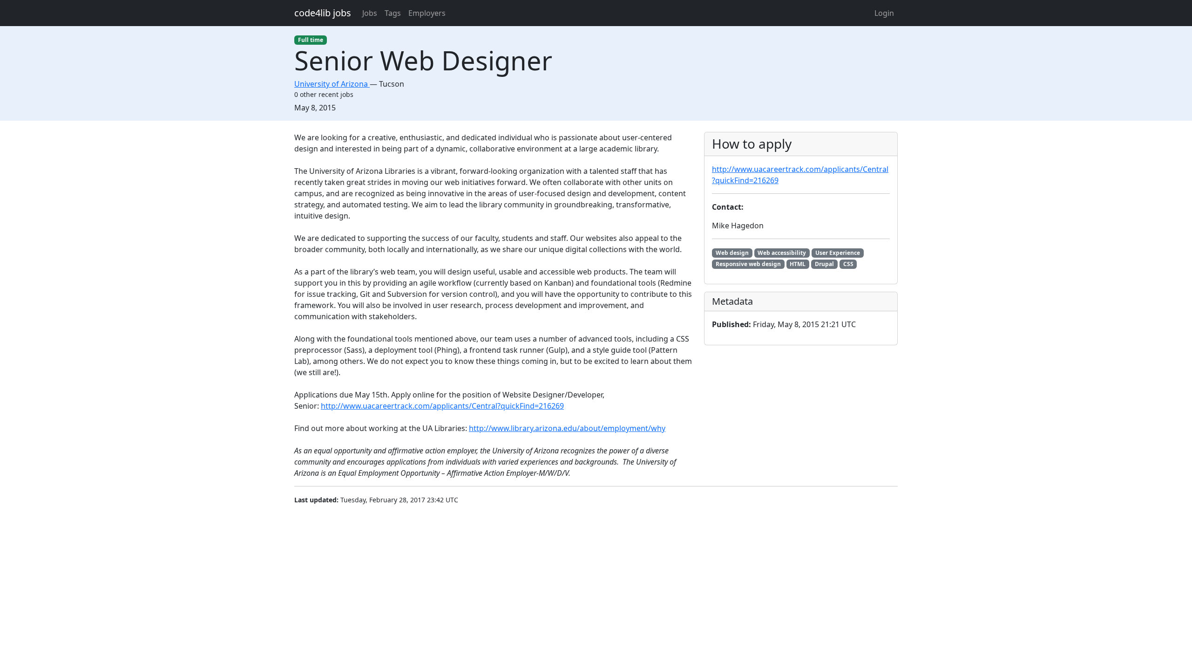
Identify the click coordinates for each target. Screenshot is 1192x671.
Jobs (369, 13)
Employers (427, 13)
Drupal (824, 264)
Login (884, 13)
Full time (310, 40)
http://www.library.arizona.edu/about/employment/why (567, 428)
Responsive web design (748, 264)
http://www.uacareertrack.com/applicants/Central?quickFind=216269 (442, 406)
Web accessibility (782, 253)
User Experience (837, 253)
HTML (798, 264)
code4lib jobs (322, 13)
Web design (732, 253)
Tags (393, 13)
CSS (848, 264)
